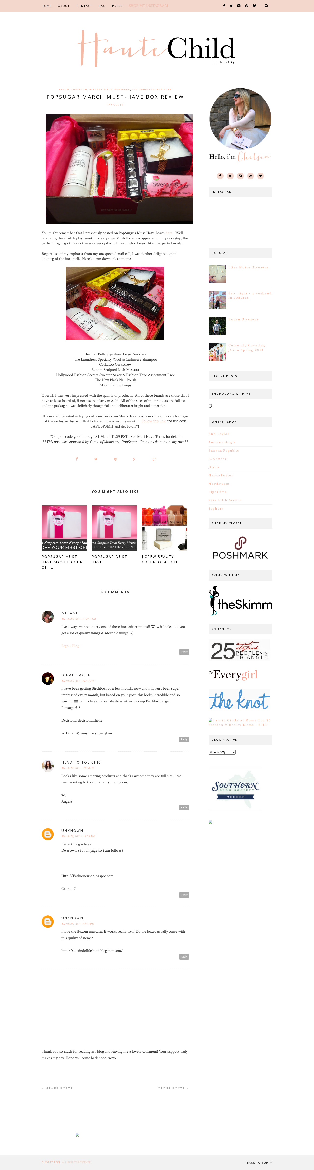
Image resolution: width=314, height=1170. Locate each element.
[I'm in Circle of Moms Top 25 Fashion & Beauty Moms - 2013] (240, 724)
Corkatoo (79, 89)
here (169, 233)
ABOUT (64, 6)
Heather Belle (100, 89)
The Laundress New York (152, 89)
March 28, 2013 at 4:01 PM (77, 924)
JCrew (214, 467)
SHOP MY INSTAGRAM (148, 5)
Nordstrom (219, 483)
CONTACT (84, 6)
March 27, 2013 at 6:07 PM (77, 681)
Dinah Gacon (76, 674)
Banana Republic (224, 450)
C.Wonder (218, 459)
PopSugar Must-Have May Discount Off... (64, 562)
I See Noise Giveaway (248, 267)
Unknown (72, 830)
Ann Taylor (219, 434)
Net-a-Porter (221, 475)
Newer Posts (58, 1088)
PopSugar (122, 89)
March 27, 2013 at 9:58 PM (77, 768)
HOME (47, 6)
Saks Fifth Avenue (225, 500)
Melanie (70, 613)
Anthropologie (222, 442)
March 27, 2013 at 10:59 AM (78, 619)
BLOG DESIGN (51, 1162)
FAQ (102, 6)
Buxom (64, 89)
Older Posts (172, 1088)
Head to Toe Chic (81, 762)
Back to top (258, 1162)
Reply (184, 652)
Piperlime (218, 492)
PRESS (117, 6)
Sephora (216, 508)
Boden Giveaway (243, 319)
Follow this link (153, 421)
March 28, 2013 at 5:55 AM (78, 836)
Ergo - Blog (70, 645)
